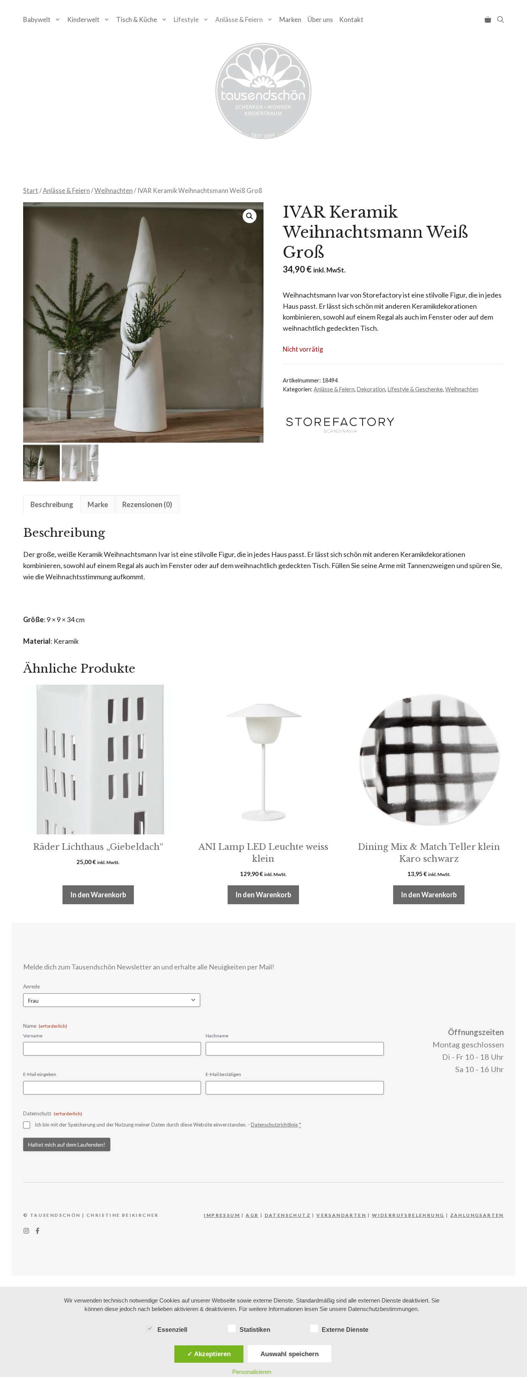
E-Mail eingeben (39, 1074)
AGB (252, 1215)
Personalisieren (251, 1372)
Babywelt (37, 19)
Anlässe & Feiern (239, 19)
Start (30, 191)
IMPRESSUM (222, 1215)
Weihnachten (114, 191)
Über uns (320, 19)
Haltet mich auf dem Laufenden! (66, 1144)
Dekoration (371, 389)
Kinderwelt (83, 19)
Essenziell (172, 1329)
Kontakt (351, 19)
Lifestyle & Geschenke (415, 389)
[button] (500, 19)
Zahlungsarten (477, 1215)
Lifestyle (186, 19)
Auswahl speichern (289, 1353)
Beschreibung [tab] (51, 504)
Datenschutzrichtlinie (274, 1125)
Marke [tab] (98, 504)
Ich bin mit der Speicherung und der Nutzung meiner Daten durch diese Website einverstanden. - (168, 1125)
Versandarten (341, 1215)
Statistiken (255, 1329)
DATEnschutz (288, 1215)
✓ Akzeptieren (209, 1353)
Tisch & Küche (136, 19)
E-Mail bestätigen (223, 1074)
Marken (290, 19)
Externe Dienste (345, 1329)
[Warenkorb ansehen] (487, 19)
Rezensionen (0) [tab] (147, 504)
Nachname (217, 1036)
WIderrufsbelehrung (408, 1215)
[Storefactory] (341, 425)
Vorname (32, 1036)
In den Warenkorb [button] (98, 894)
